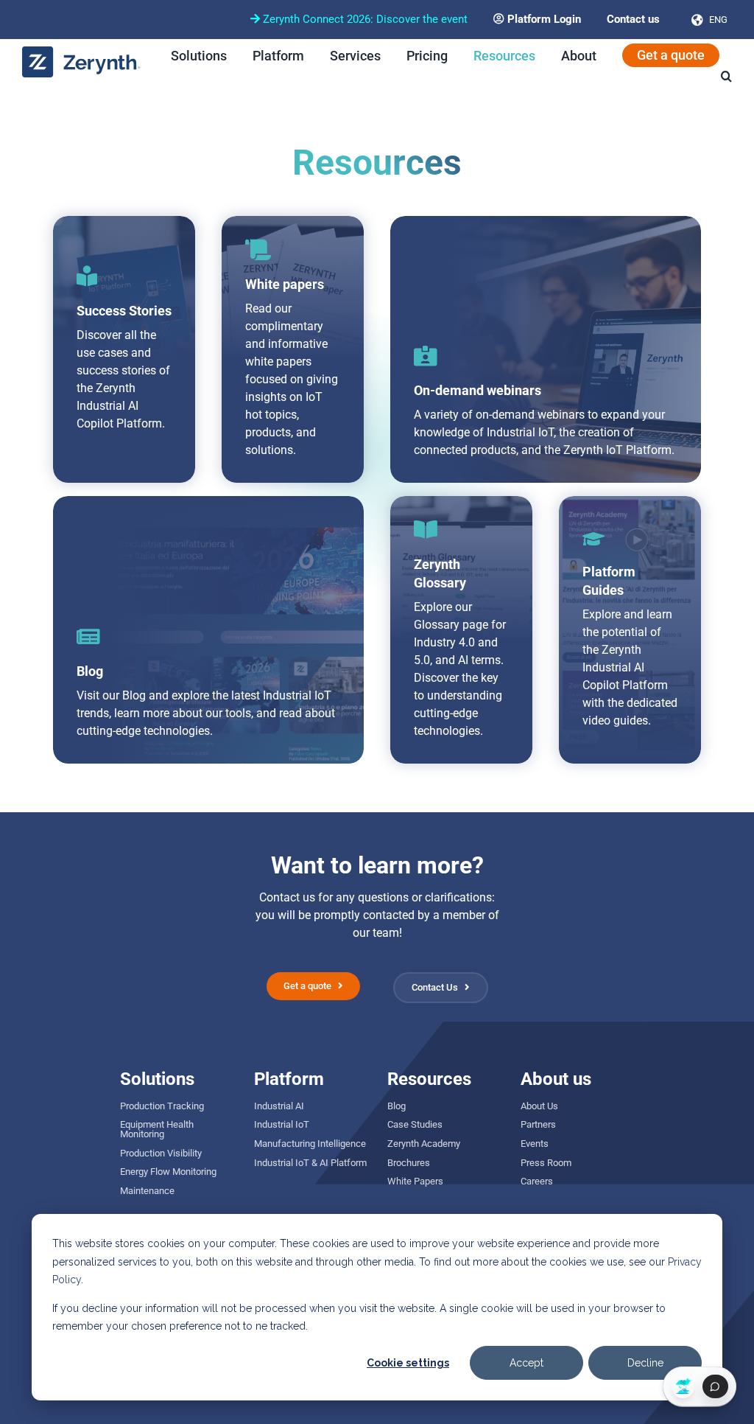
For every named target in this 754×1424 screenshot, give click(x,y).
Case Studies (415, 1124)
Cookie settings (408, 1363)
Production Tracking (162, 1105)
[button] (726, 76)
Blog (396, 1105)
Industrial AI (279, 1105)
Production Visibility (161, 1153)
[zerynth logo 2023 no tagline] (81, 52)
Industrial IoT (281, 1124)
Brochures (408, 1162)
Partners (538, 1124)
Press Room (546, 1162)
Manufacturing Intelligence (310, 1143)
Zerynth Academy (423, 1143)
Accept (526, 1363)
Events (535, 1143)
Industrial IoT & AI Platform (310, 1162)
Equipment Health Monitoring (157, 1129)
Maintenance (147, 1190)
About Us (539, 1105)
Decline (645, 1363)
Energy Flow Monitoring (168, 1171)
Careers (537, 1181)
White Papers (415, 1181)
